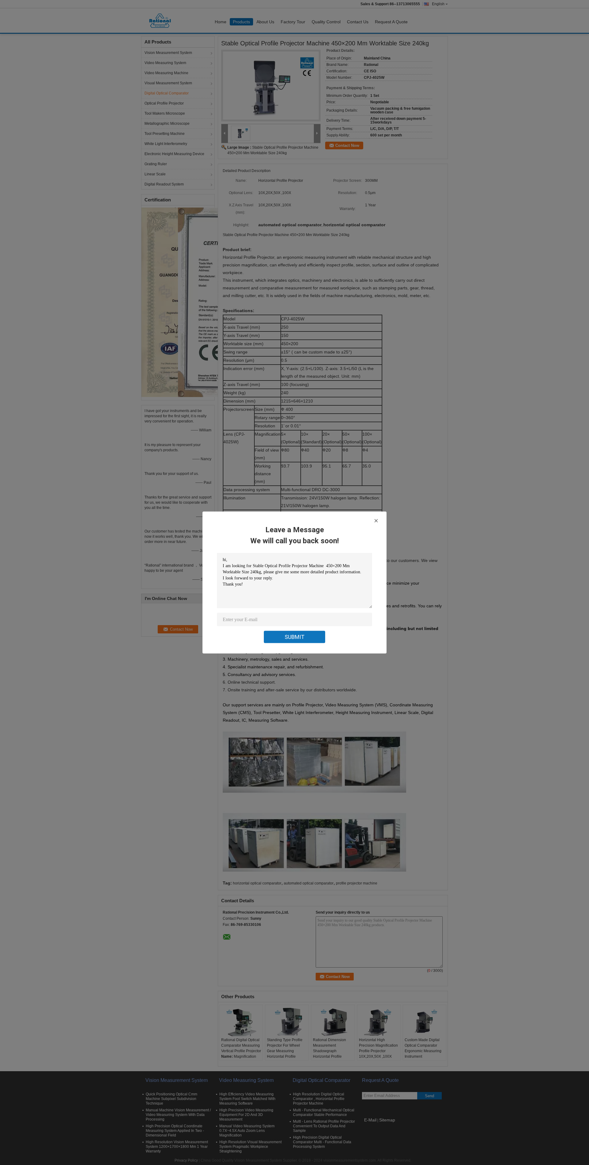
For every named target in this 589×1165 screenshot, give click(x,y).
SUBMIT (295, 637)
